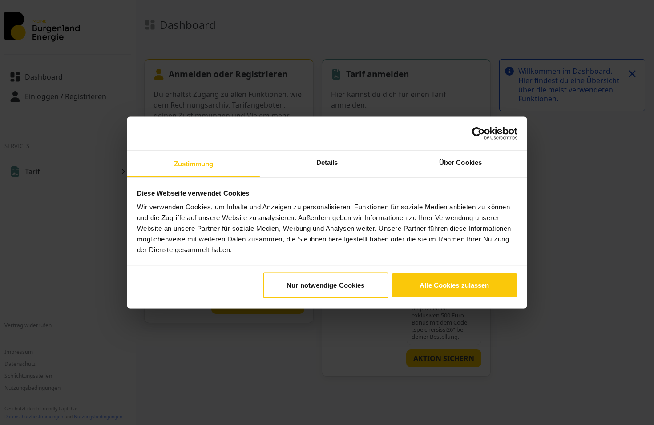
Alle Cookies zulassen (454, 285)
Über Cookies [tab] (460, 162)
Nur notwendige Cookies (325, 285)
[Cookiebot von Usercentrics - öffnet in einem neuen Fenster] (478, 133)
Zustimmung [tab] (194, 164)
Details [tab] (327, 162)
